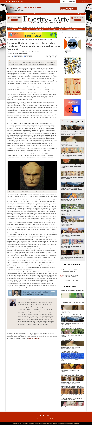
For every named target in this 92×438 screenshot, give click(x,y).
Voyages (56, 27)
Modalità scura (76, 423)
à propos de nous (38, 14)
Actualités (10, 27)
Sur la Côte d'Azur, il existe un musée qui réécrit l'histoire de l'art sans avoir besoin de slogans (72, 154)
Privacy (54, 423)
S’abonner (72, 1)
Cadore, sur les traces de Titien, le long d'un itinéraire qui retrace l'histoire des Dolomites (71, 189)
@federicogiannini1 (25, 52)
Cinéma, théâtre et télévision (72, 29)
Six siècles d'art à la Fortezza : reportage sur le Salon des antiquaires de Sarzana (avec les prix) (72, 374)
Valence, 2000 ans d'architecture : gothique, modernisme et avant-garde (71, 223)
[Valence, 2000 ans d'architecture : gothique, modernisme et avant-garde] (72, 219)
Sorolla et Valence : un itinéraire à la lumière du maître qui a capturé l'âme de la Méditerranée (72, 256)
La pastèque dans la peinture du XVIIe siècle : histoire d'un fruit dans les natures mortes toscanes (72, 166)
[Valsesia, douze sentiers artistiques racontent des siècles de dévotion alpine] (72, 195)
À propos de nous (41, 418)
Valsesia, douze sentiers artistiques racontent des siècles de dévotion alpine (71, 200)
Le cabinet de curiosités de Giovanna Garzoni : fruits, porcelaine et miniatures (72, 399)
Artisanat (48, 29)
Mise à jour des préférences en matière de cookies (64, 423)
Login (63, 1)
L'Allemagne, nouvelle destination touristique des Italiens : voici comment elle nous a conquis (72, 327)
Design (63, 27)
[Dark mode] (56, 57)
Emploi (70, 27)
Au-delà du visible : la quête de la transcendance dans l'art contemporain (70, 352)
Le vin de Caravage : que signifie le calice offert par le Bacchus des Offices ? (72, 143)
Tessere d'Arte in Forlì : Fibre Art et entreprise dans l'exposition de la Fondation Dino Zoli (71, 245)
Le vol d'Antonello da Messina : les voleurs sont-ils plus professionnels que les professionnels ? (72, 303)
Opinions (48, 27)
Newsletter (49, 14)
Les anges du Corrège (66, 363)
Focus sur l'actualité (38, 29)
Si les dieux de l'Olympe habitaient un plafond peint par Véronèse (72, 178)
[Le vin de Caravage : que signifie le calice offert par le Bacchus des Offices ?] (72, 139)
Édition (54, 29)
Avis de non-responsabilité (22, 53)
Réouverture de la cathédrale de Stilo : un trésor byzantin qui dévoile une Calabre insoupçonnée (72, 132)
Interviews (29, 29)
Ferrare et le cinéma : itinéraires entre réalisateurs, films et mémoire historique (70, 234)
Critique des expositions (36, 27)
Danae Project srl (49, 423)
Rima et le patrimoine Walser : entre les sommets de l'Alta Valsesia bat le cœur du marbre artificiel (71, 212)
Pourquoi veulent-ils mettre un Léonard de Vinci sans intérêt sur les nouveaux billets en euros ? (72, 291)
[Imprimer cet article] (50, 56)
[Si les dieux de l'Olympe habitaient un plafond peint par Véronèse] (72, 173)
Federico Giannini (12, 52)
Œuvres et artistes (21, 27)
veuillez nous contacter (33, 338)
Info (55, 14)
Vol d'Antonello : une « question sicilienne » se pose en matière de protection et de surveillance (72, 387)
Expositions (21, 29)
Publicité (60, 14)
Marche (61, 29)
